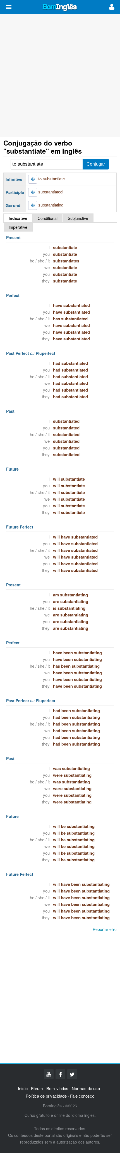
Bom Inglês (60, 7)
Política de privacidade (46, 1096)
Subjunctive (78, 218)
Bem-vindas (57, 1088)
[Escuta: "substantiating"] (32, 205)
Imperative (18, 227)
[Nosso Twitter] (72, 1074)
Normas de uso (86, 1088)
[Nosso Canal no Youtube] (49, 1074)
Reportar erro (105, 929)
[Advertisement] (60, 75)
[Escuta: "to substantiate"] (32, 179)
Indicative (18, 218)
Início (23, 1088)
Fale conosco (82, 1096)
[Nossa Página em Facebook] (60, 1074)
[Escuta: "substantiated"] (32, 192)
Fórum (37, 1088)
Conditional (47, 218)
